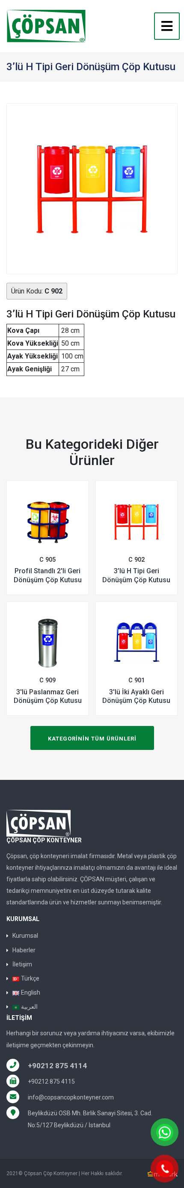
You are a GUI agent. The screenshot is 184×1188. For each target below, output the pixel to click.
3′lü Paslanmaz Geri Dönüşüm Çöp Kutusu (48, 696)
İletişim (22, 964)
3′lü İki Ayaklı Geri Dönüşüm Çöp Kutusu (136, 696)
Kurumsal (25, 935)
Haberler (24, 950)
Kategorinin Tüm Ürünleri (92, 738)
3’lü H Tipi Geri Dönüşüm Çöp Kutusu (136, 575)
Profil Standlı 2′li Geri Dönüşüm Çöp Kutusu (48, 575)
